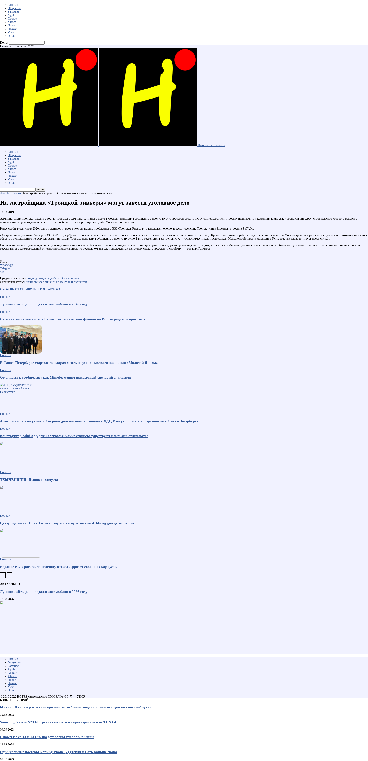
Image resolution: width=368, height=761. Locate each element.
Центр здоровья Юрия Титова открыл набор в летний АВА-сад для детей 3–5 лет (68, 523)
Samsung (13, 11)
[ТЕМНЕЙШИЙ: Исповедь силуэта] (184, 456)
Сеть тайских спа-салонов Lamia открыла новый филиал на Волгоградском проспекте (72, 319)
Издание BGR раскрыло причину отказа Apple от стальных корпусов (58, 567)
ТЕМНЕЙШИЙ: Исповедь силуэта (29, 480)
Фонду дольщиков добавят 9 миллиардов (53, 278)
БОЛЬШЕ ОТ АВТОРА (44, 289)
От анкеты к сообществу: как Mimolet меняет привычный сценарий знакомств (65, 377)
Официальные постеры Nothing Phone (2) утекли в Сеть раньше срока (58, 752)
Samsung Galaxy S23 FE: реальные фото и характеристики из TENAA (58, 722)
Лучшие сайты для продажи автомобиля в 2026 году (44, 304)
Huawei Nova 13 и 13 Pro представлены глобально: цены (47, 737)
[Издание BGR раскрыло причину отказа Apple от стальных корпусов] (184, 543)
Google (12, 18)
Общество (14, 8)
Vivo (11, 32)
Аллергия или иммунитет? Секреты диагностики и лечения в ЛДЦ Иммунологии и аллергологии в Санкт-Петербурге (99, 421)
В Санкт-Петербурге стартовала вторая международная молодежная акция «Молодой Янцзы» (79, 363)
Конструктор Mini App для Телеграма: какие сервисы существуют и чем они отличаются (74, 436)
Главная (13, 4)
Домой (4, 193)
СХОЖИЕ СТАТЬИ (14, 289)
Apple (11, 15)
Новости (15, 193)
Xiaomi (12, 22)
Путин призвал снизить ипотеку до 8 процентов (56, 281)
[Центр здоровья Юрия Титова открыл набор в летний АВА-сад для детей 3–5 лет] (184, 499)
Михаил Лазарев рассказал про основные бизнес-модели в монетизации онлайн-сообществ (75, 707)
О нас (11, 35)
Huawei (12, 28)
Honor (12, 25)
